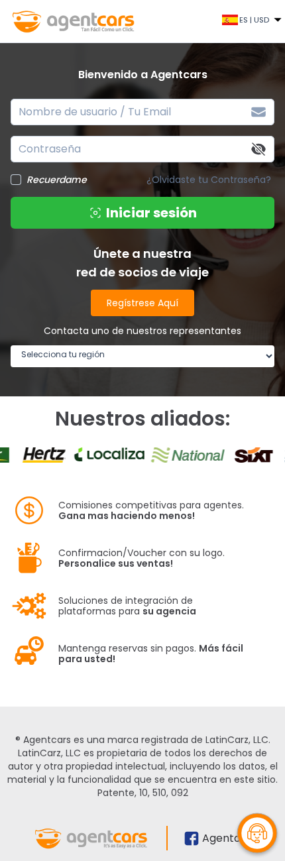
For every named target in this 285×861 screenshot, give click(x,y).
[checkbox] (16, 179)
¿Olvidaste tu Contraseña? (208, 179)
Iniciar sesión (151, 212)
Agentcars (229, 838)
